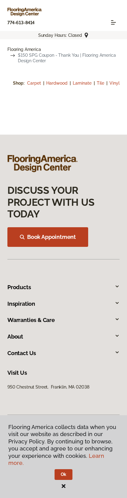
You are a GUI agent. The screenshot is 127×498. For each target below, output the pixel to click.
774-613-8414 (21, 22)
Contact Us (21, 353)
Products (19, 287)
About (15, 336)
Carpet (34, 83)
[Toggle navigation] (113, 22)
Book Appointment (51, 237)
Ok (64, 474)
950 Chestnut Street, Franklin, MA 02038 (48, 387)
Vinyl (114, 83)
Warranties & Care (31, 320)
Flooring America (24, 49)
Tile (101, 83)
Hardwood (57, 83)
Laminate (83, 83)
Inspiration (21, 304)
